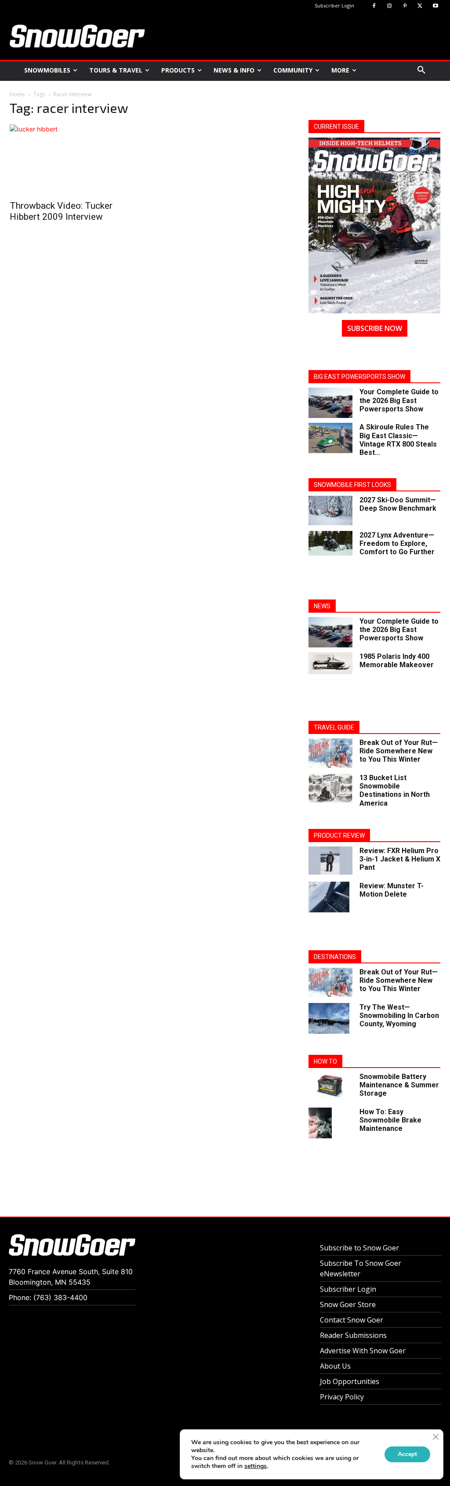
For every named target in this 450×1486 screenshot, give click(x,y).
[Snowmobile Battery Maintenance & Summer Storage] (330, 1085)
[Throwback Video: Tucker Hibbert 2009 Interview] (76, 159)
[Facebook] (374, 6)
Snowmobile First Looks (352, 484)
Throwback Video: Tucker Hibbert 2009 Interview (61, 211)
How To (325, 1061)
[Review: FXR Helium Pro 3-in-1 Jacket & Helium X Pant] (330, 861)
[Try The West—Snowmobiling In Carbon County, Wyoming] (328, 1018)
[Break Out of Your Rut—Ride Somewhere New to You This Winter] (330, 753)
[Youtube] (435, 6)
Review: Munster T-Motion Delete (391, 890)
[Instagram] (390, 6)
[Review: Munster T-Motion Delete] (328, 897)
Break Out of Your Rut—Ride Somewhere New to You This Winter (398, 750)
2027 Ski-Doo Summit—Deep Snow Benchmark (397, 504)
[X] (420, 6)
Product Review (339, 835)
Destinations (335, 956)
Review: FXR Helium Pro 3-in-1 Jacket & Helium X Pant (399, 859)
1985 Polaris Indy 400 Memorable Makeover (396, 660)
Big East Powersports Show (359, 376)
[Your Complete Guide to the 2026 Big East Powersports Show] (330, 403)
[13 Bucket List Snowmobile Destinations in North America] (330, 788)
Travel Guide (334, 727)
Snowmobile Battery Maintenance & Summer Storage (399, 1084)
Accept (407, 1454)
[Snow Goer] (77, 36)
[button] (421, 70)
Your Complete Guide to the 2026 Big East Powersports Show (399, 400)
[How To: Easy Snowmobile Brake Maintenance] (320, 1123)
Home (17, 94)
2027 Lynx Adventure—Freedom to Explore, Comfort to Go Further (397, 543)
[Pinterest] (405, 6)
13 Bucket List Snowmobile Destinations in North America (394, 790)
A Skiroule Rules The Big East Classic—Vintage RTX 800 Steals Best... (398, 440)
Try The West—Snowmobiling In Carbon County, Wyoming (399, 1015)
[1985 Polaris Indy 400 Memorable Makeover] (330, 663)
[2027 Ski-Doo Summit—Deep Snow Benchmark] (330, 510)
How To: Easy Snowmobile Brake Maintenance (390, 1120)
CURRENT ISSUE (336, 126)
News (322, 606)
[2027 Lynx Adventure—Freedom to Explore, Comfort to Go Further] (330, 543)
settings (255, 1466)
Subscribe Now (374, 328)
